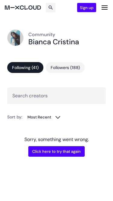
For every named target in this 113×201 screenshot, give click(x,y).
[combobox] (44, 117)
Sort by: (14, 117)
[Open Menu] (104, 7)
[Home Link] (23, 7)
